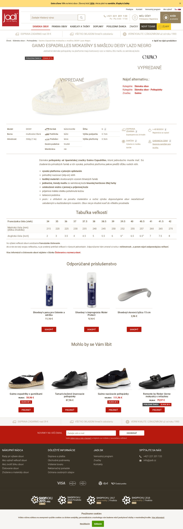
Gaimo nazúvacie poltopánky (113, 394)
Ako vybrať (167, 9)
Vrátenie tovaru (55, 464)
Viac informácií (158, 517)
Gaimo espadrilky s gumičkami (26, 394)
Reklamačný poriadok (59, 468)
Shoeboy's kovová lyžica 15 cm (134, 312)
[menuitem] (40, 26)
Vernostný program (152, 9)
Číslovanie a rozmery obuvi (67, 252)
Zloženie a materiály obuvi (15, 472)
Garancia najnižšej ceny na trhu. (162, 144)
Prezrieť (26, 410)
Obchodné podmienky (59, 460)
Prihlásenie (143, 19)
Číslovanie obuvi (10, 468)
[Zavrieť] (180, 3)
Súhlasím (98, 524)
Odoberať (132, 433)
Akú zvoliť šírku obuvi (13, 464)
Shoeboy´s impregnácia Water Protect (91, 313)
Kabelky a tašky (80, 26)
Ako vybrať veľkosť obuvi (14, 460)
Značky (134, 26)
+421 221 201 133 (152, 456)
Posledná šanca (116, 26)
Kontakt (139, 9)
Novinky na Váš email (49, 433)
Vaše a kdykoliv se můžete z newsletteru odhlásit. (96, 438)
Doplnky (98, 26)
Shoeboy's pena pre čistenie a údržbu (49, 313)
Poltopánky (32, 41)
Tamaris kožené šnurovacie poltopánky (69, 395)
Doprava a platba (56, 456)
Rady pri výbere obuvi (13, 456)
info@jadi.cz (149, 460)
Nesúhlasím (85, 524)
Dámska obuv (41, 26)
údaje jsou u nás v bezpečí (81, 438)
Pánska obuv (59, 26)
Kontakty (98, 464)
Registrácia (153, 19)
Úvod (8, 41)
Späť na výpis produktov (165, 41)
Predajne (129, 9)
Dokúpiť (49, 329)
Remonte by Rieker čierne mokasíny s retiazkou (157, 395)
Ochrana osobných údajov (61, 472)
